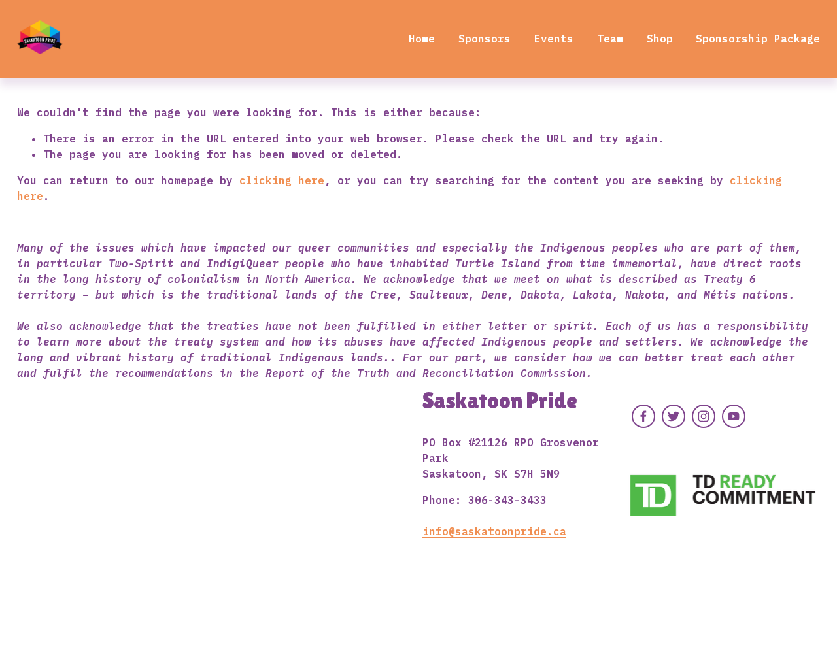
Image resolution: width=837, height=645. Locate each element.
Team (610, 38)
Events (553, 38)
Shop (660, 38)
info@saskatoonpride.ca (494, 531)
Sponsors (484, 38)
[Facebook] (643, 416)
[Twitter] (673, 416)
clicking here (281, 180)
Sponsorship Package (758, 38)
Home (422, 38)
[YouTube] (733, 416)
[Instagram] (703, 416)
